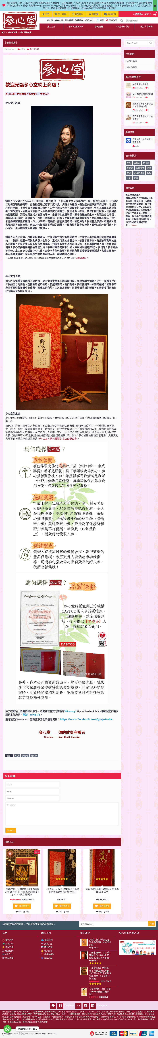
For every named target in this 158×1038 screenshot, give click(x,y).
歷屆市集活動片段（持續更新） (143, 117)
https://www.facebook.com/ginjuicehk (86, 719)
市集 (129, 177)
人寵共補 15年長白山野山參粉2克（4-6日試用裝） (100, 942)
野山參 (146, 163)
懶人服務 (48, 950)
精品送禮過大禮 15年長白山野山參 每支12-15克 (102, 890)
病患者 (137, 163)
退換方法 (48, 943)
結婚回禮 (140, 167)
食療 (129, 172)
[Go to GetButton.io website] (7, 1035)
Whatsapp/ (70, 711)
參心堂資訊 (132, 67)
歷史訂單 (48, 947)
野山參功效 (139, 172)
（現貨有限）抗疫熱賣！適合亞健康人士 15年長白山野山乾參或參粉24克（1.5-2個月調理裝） (22, 892)
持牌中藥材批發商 (141, 84)
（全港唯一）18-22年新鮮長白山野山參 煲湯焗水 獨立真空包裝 (62, 890)
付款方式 (8, 954)
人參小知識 (132, 60)
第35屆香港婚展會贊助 (143, 94)
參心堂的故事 (25, 33)
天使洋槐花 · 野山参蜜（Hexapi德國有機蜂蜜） (100, 991)
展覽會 (130, 167)
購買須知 (48, 957)
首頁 (3, 33)
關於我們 (9, 940)
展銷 (136, 177)
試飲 (149, 172)
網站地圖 (9, 957)
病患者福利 (49, 954)
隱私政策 (9, 947)
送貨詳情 (9, 943)
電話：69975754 (31, 714)
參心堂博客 (12, 33)
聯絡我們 (49, 940)
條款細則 (9, 950)
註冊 (152, 923)
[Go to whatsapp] (7, 1029)
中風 (129, 163)
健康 (149, 167)
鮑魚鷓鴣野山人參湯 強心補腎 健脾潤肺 (143, 105)
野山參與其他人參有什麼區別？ (143, 140)
